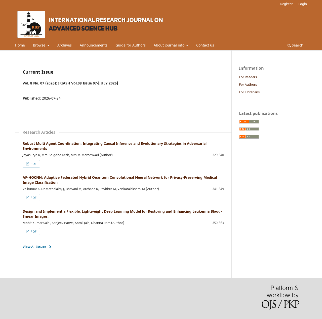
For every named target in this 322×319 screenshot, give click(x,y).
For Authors (248, 84)
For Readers (248, 77)
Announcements (93, 45)
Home (20, 45)
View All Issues (34, 246)
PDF (33, 163)
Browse (39, 45)
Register (286, 4)
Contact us (205, 45)
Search (297, 45)
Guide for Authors (130, 45)
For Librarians (249, 92)
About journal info (169, 45)
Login (302, 4)
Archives (64, 45)
